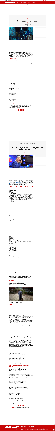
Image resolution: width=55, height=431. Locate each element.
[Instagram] (44, 0)
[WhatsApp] (48, 0)
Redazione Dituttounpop (28, 22)
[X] (46, 0)
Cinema (27, 18)
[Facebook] (43, 0)
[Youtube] (49, 0)
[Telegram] (45, 0)
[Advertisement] (27, 9)
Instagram (24, 40)
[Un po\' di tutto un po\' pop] (10, 2)
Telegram (20, 40)
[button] (49, 2)
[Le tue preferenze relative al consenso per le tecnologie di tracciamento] (53, 429)
